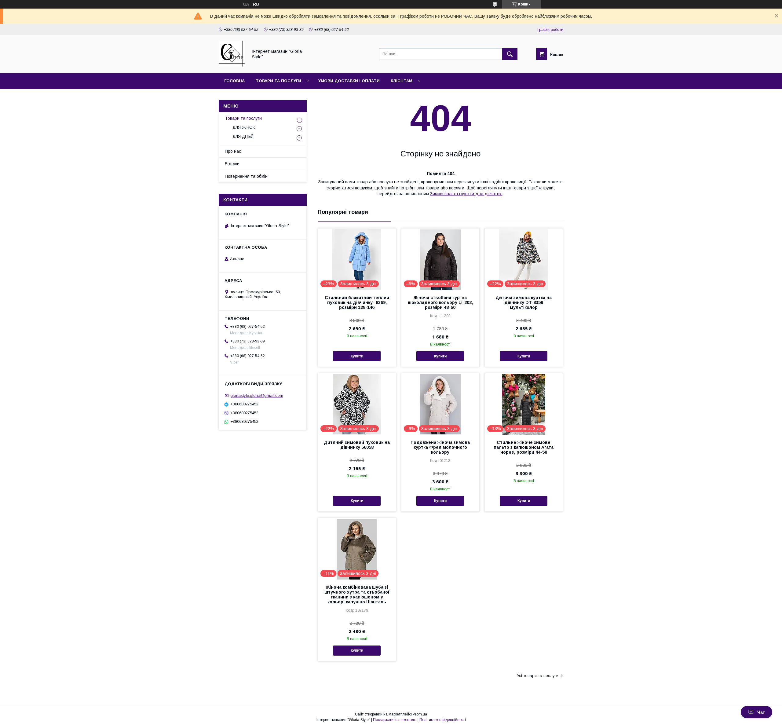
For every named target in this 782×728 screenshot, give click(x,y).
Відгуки (232, 163)
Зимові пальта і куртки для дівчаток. (466, 193)
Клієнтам (401, 81)
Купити (357, 356)
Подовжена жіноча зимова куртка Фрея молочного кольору (440, 447)
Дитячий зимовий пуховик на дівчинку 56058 (357, 445)
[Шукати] (509, 54)
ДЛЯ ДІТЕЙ (243, 136)
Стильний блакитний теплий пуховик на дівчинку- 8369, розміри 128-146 (357, 302)
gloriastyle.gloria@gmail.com (256, 395)
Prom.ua (420, 714)
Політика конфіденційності (442, 720)
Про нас (233, 151)
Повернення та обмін (246, 176)
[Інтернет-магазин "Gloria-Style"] (232, 65)
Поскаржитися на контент (395, 720)
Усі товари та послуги (537, 675)
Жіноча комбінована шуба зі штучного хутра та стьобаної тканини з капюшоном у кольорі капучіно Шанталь (356, 594)
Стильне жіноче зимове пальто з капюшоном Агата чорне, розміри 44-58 (524, 447)
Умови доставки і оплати (349, 81)
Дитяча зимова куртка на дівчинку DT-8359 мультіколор (523, 302)
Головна (234, 81)
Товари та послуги (278, 81)
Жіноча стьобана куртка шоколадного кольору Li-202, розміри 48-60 (440, 302)
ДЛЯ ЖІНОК (243, 127)
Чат (761, 712)
